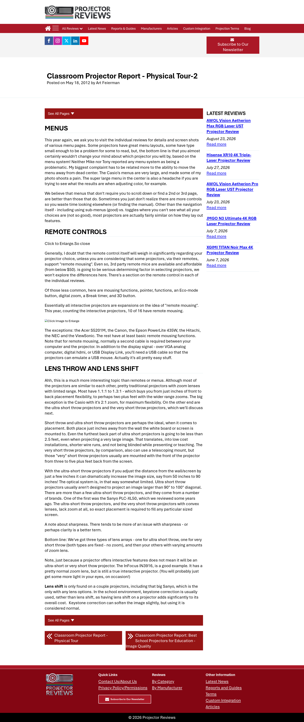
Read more (216, 144)
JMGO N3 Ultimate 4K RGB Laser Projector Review (231, 220)
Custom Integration (196, 28)
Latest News (97, 28)
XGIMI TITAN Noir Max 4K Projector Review (230, 249)
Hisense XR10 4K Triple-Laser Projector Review (229, 157)
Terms (211, 694)
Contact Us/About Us (117, 681)
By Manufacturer (167, 687)
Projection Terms (227, 28)
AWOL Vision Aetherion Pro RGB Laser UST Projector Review (232, 189)
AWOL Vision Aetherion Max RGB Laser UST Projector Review (229, 126)
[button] (233, 45)
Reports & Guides (123, 28)
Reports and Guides (224, 687)
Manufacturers (151, 28)
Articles (172, 28)
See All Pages (58, 114)
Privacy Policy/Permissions (122, 687)
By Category (163, 681)
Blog (247, 28)
